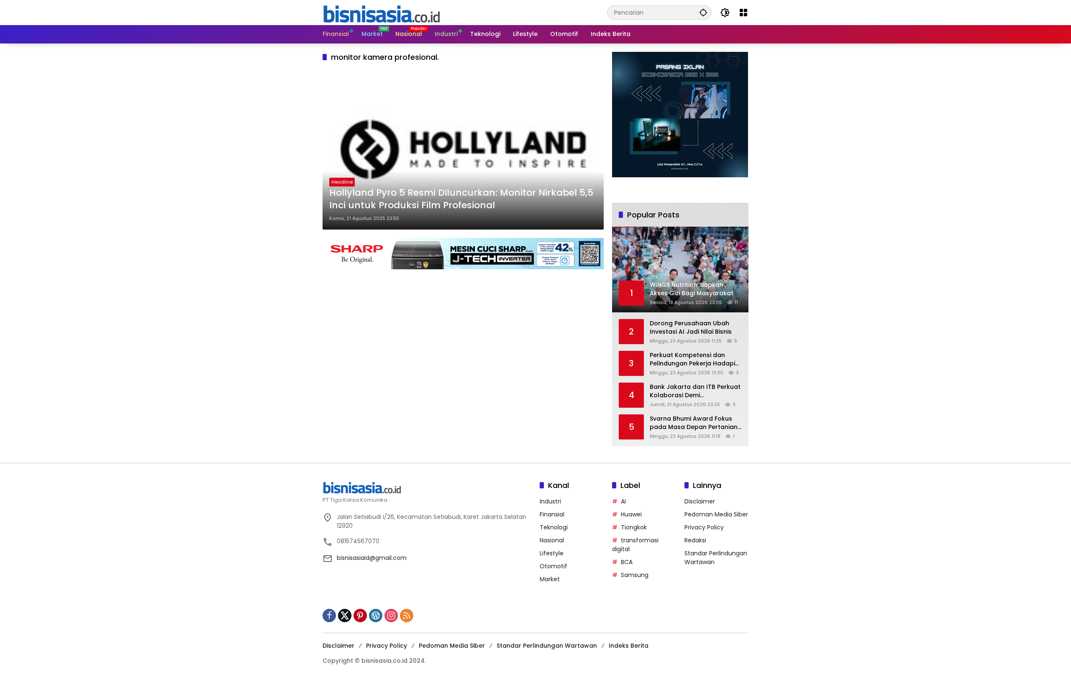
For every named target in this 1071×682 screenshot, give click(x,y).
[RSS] (406, 615)
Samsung (634, 575)
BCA (627, 562)
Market (550, 579)
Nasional (552, 540)
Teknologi (554, 527)
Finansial (552, 514)
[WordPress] (375, 615)
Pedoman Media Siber (716, 514)
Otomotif (553, 566)
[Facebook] (329, 615)
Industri (550, 501)
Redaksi (695, 540)
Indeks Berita (628, 645)
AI (623, 501)
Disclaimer (699, 501)
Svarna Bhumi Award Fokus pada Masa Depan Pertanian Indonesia (694, 423)
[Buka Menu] (743, 13)
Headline (342, 182)
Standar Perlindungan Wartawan (547, 645)
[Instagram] (391, 615)
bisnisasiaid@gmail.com (372, 558)
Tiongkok (634, 527)
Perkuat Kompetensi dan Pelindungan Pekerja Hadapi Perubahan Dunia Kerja (692, 359)
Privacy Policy (704, 527)
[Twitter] (344, 615)
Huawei (631, 514)
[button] (703, 12)
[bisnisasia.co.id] (381, 12)
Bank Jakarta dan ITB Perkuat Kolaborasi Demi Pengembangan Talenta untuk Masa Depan (695, 391)
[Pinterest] (360, 615)
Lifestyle (552, 553)
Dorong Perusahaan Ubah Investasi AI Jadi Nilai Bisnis (691, 327)
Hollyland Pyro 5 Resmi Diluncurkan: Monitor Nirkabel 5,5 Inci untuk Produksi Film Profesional (461, 199)
